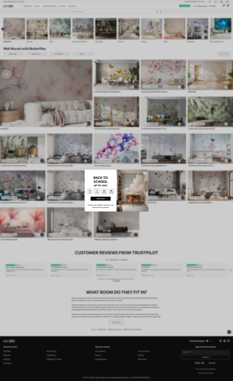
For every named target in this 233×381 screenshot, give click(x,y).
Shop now (101, 198)
